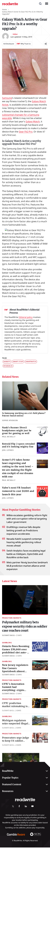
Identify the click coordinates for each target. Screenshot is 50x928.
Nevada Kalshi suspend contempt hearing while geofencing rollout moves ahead (24, 542)
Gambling (7, 642)
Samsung (7, 97)
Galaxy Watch (33, 121)
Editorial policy (25, 317)
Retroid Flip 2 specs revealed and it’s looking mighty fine (18, 445)
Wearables (8, 366)
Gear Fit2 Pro (25, 131)
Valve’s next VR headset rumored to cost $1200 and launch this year (18, 491)
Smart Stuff (18, 362)
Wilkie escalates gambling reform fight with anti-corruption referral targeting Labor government (27, 519)
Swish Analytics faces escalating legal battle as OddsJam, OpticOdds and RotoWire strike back (26, 554)
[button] (40, 3)
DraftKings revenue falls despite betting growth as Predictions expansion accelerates (23, 530)
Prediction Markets (11, 618)
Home (4, 9)
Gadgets (7, 362)
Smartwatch (30, 362)
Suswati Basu (8, 635)
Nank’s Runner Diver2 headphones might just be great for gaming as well (16, 430)
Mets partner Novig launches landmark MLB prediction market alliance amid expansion (27, 566)
